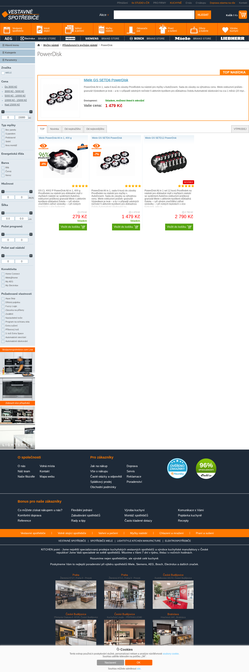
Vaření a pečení (108, 533)
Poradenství (134, 481)
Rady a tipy (78, 520)
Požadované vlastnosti (16, 293)
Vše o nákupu (99, 471)
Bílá (7, 167)
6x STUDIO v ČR (140, 3)
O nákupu (201, 3)
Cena (4, 81)
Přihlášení (122, 3)
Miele (8, 72)
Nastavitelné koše (13, 318)
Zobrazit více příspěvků (17, 403)
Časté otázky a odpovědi (106, 476)
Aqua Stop (10, 298)
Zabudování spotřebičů (85, 515)
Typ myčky (8, 125)
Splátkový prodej (100, 481)
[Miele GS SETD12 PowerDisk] (168, 175)
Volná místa (47, 466)
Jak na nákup (98, 466)
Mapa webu (47, 476)
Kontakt (243, 3)
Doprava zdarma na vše (222, 3)
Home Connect (12, 274)
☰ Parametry (9, 60)
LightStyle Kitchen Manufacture (139, 541)
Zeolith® (9, 314)
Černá (8, 171)
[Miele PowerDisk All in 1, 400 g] (62, 177)
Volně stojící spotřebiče (72, 533)
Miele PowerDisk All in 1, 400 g (55, 138)
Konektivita (9, 269)
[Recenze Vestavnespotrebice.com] (177, 477)
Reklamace (134, 476)
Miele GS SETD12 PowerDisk (160, 138)
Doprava (132, 466)
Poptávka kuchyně (190, 515)
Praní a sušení (205, 533)
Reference (24, 520)
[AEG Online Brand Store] (8, 38)
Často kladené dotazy (138, 520)
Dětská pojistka (12, 302)
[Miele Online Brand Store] (193, 38)
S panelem (10, 133)
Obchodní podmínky (103, 487)
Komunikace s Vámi (191, 510)
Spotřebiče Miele (101, 541)
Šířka (4, 205)
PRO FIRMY (159, 3)
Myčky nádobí (51, 45)
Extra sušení (11, 325)
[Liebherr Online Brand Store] (232, 38)
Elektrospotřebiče (178, 541)
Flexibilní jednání (81, 510)
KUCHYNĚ (176, 3)
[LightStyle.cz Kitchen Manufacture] (17, 428)
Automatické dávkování (16, 341)
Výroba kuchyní (134, 510)
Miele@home (11, 277)
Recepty (183, 520)
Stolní (8, 141)
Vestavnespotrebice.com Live (17, 349)
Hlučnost (7, 183)
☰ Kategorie (9, 52)
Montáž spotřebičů (136, 515)
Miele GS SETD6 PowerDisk (106, 80)
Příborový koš (12, 329)
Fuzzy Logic (11, 306)
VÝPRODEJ (240, 129)
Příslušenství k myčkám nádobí (79, 45)
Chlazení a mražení (172, 533)
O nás (189, 3)
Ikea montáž (11, 145)
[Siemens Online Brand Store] (102, 38)
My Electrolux (11, 285)
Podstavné (10, 137)
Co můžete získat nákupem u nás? (40, 510)
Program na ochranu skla (17, 322)
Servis (131, 471)
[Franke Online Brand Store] (70, 38)
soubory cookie (171, 653)
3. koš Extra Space (14, 333)
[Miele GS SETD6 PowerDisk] (60, 109)
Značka (6, 67)
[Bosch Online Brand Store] (147, 38)
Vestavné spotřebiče (33, 533)
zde (139, 668)
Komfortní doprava (29, 515)
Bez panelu (10, 130)
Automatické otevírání (15, 337)
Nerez (8, 175)
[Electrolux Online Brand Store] (38, 38)
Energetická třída (12, 153)
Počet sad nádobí (13, 247)
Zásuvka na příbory (14, 310)
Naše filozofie (26, 476)
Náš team (24, 471)
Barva (5, 162)
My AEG (9, 281)
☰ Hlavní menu (10, 45)
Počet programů (12, 226)
